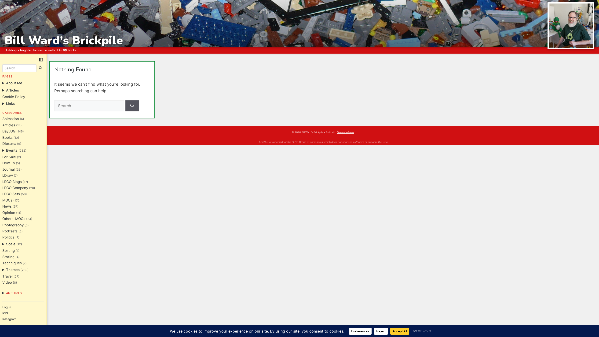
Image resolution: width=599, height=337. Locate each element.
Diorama (9, 144)
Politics (8, 237)
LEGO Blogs (12, 182)
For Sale (9, 157)
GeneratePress (345, 132)
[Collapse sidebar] (41, 59)
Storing (8, 257)
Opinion (8, 213)
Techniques (12, 263)
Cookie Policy (13, 97)
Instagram (9, 319)
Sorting (8, 251)
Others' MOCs (13, 219)
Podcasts (10, 231)
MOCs (7, 200)
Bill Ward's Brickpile (64, 40)
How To (8, 163)
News (7, 206)
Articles (8, 125)
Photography (13, 225)
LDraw (7, 175)
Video (7, 282)
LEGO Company (15, 188)
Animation (10, 119)
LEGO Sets (11, 194)
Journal (8, 169)
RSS (5, 313)
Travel (7, 276)
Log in (6, 307)
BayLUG (8, 131)
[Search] (41, 68)
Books (7, 138)
